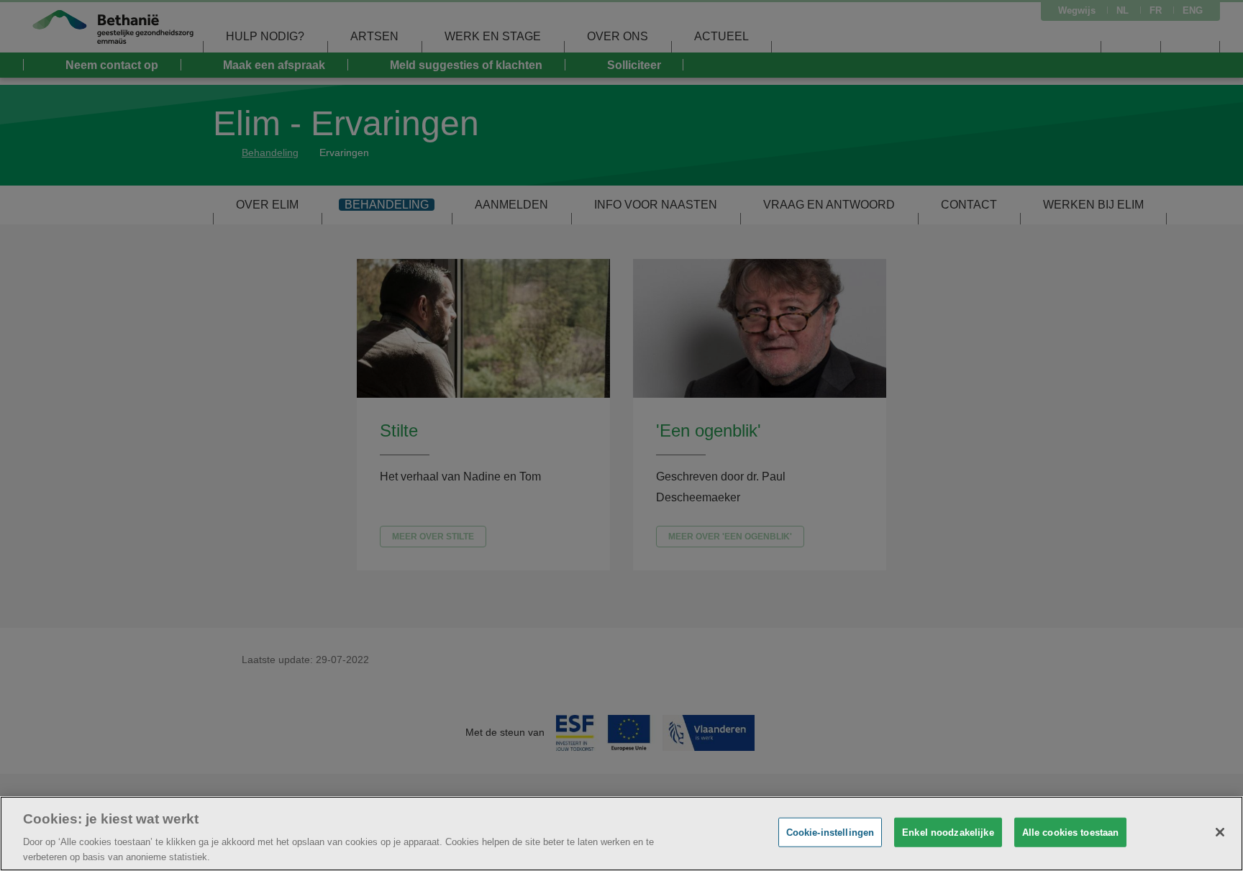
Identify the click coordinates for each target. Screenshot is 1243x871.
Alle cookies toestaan (1070, 832)
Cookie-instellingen (830, 832)
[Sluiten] (1220, 832)
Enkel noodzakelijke (947, 832)
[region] (621, 833)
